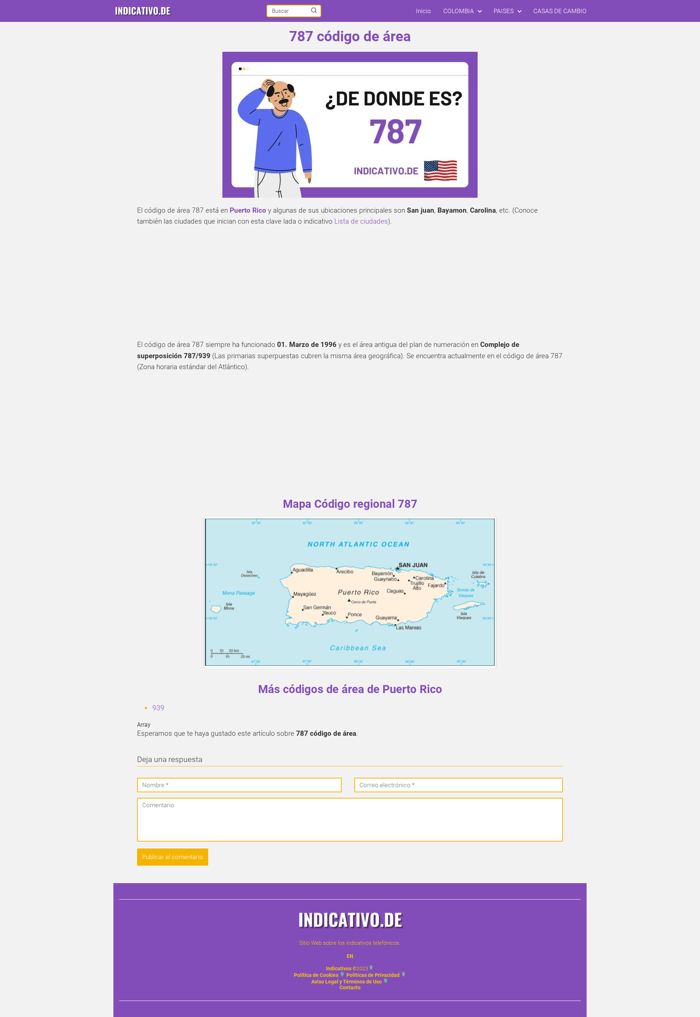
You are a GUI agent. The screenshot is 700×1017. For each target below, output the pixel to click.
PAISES (504, 11)
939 (158, 708)
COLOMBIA (458, 11)
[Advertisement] (350, 285)
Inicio (423, 11)
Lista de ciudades (361, 221)
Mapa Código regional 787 (350, 504)
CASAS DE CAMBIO (560, 11)
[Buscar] (314, 10)
